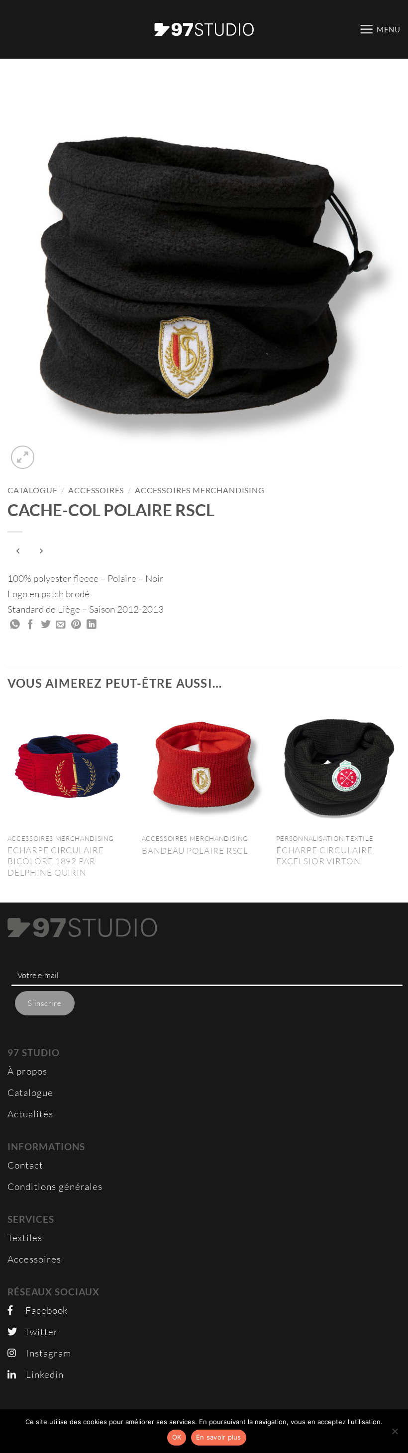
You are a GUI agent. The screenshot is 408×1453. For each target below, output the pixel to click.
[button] (380, 29)
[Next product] (18, 551)
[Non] (395, 1434)
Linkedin (40, 1374)
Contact (25, 1165)
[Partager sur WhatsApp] (15, 625)
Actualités (30, 1114)
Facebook (40, 1310)
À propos (27, 1071)
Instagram (43, 1353)
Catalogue (32, 490)
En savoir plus (218, 1437)
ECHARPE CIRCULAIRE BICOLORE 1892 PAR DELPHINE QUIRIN (55, 861)
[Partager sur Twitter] (46, 625)
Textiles (24, 1238)
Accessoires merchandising (200, 490)
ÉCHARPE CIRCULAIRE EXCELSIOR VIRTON (324, 856)
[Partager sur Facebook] (30, 625)
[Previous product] (41, 551)
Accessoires (96, 490)
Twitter (37, 1332)
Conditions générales (54, 1186)
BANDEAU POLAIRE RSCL (195, 850)
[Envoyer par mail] (61, 625)
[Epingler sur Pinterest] (76, 625)
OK (177, 1437)
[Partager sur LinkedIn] (92, 625)
